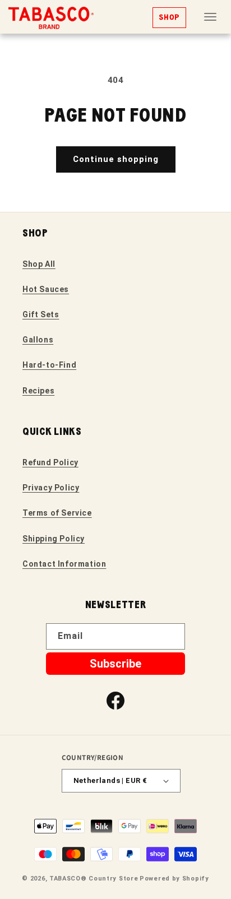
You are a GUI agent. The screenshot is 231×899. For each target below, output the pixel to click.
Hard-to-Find (49, 364)
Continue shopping (116, 159)
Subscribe (115, 663)
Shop (169, 17)
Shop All (39, 263)
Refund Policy (50, 462)
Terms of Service (57, 512)
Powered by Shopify (174, 878)
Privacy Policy (50, 487)
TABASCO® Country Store (93, 878)
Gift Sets (40, 314)
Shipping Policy (53, 538)
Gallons (37, 339)
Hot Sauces (45, 289)
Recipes (38, 390)
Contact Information (64, 563)
